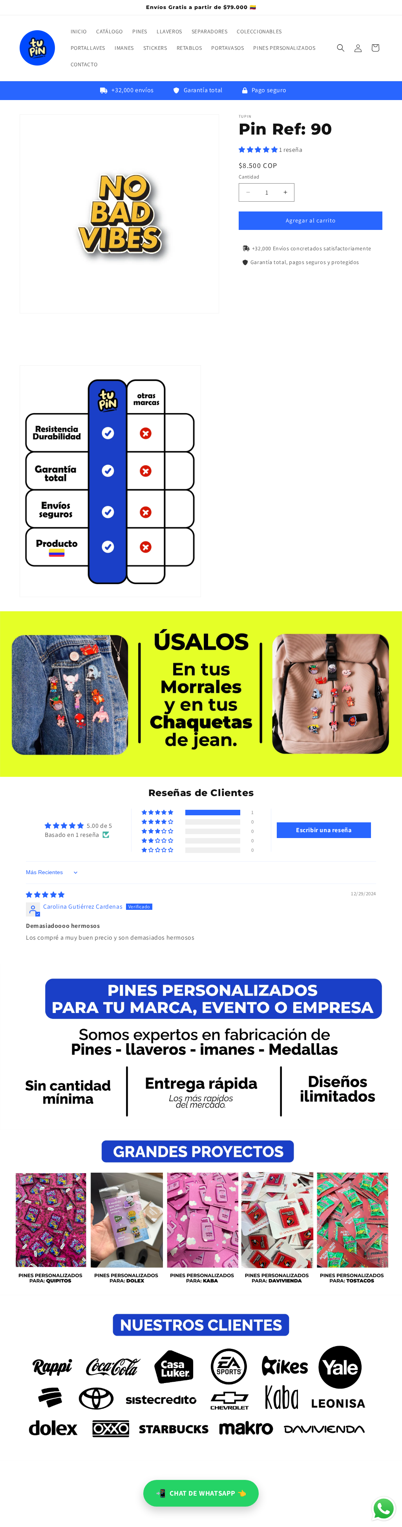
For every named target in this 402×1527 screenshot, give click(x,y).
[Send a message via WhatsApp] (383, 1508)
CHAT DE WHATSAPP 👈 (201, 1493)
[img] (45, 895)
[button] (340, 47)
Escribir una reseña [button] (323, 830)
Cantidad (249, 176)
